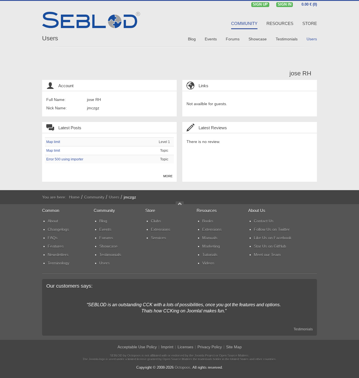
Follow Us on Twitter (272, 229)
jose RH (300, 73)
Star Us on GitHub (270, 246)
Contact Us (263, 221)
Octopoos (182, 367)
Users (50, 38)
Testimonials (303, 329)
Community (94, 197)
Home (74, 197)
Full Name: (56, 99)
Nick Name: (56, 108)
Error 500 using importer (64, 159)
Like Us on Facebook (272, 238)
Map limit (53, 142)
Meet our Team (267, 254)
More (167, 176)
